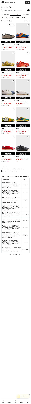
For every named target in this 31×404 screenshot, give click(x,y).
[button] (15, 2)
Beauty (3, 170)
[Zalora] (15, 7)
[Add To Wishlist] (14, 44)
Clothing (3, 168)
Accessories (13, 168)
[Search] (28, 10)
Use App (27, 2)
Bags (19, 168)
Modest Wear (9, 170)
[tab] (5, 14)
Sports (22, 168)
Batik (15, 170)
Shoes (8, 168)
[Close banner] (1, 2)
